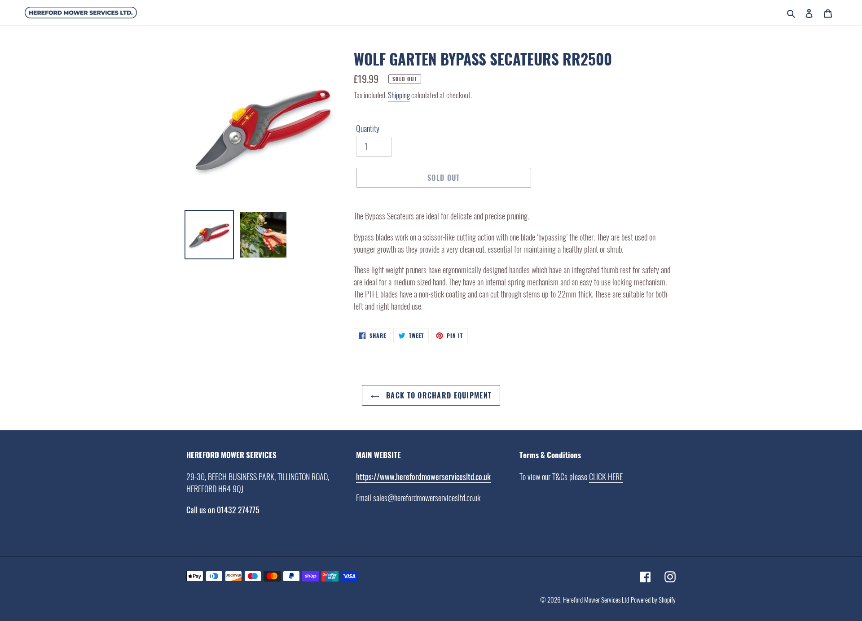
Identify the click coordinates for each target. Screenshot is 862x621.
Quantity (367, 128)
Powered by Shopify (653, 599)
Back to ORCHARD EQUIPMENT (438, 395)
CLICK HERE (606, 476)
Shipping (399, 95)
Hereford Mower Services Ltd (596, 599)
